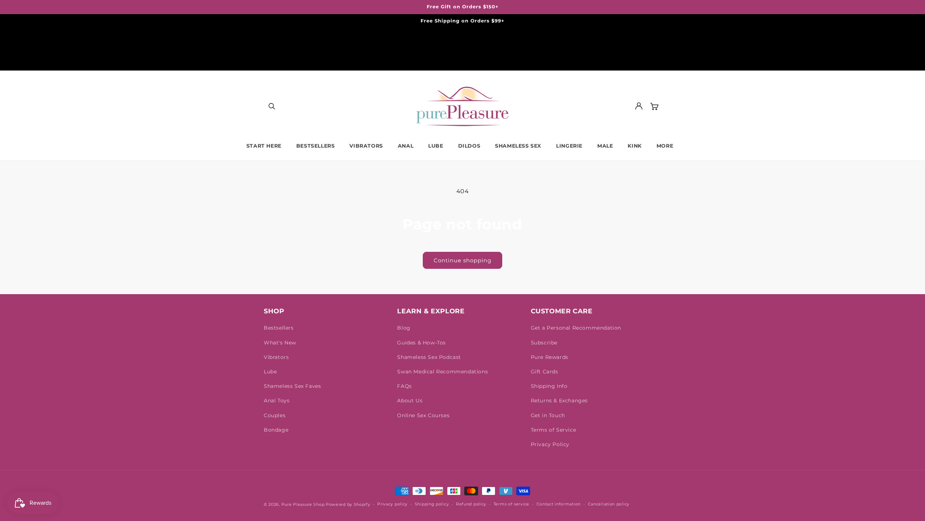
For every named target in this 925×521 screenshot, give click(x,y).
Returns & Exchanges (559, 400)
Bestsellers (279, 328)
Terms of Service (553, 430)
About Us (409, 400)
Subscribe (544, 342)
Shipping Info (549, 386)
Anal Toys (276, 400)
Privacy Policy (550, 444)
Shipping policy (432, 504)
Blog (403, 328)
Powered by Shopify (348, 504)
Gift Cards (544, 371)
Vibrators (276, 357)
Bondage (276, 430)
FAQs (404, 386)
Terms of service (511, 504)
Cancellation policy (608, 504)
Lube (270, 371)
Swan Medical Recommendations (442, 371)
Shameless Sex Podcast (429, 357)
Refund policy (471, 504)
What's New (280, 342)
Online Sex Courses (423, 415)
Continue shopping (462, 260)
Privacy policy (392, 504)
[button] (272, 106)
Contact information (559, 504)
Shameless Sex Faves (292, 386)
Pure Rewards (549, 357)
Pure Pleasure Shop (303, 504)
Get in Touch (548, 415)
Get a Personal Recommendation (576, 328)
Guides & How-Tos (421, 342)
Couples (274, 415)
